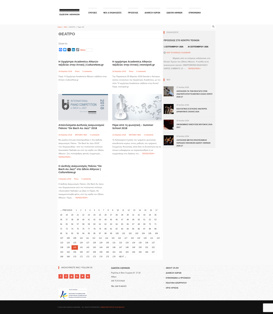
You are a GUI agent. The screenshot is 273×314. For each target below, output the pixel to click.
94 (83, 233)
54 (61, 224)
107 (61, 238)
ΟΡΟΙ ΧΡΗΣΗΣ (172, 288)
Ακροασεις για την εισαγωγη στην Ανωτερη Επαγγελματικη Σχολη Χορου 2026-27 (194, 94)
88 (150, 229)
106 (156, 233)
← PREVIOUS (66, 210)
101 (123, 233)
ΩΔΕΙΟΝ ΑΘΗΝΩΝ (174, 13)
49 (133, 220)
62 (105, 224)
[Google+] (77, 276)
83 (122, 229)
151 (146, 247)
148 (127, 247)
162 (120, 252)
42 (94, 220)
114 (106, 238)
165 (140, 252)
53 (155, 220)
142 (87, 247)
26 (105, 215)
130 (107, 243)
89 (155, 229)
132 (120, 243)
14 (140, 210)
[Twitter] (82, 276)
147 (120, 247)
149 (133, 247)
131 (113, 243)
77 (89, 229)
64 (117, 224)
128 (94, 243)
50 (139, 220)
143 (94, 247)
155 (74, 252)
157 (87, 252)
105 (149, 233)
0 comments (87, 71)
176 (113, 257)
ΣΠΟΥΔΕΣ (92, 13)
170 (74, 257)
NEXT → (122, 257)
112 (93, 238)
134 (133, 243)
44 (105, 220)
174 (100, 257)
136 (146, 243)
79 (100, 229)
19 (67, 215)
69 (144, 224)
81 (111, 229)
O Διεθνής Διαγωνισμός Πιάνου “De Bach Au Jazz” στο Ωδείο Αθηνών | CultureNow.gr (80, 169)
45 (111, 220)
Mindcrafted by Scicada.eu (112, 307)
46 (117, 220)
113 (100, 238)
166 (146, 252)
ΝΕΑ (65, 27)
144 (100, 247)
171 (81, 257)
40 (83, 220)
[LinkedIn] (88, 276)
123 (61, 243)
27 (111, 215)
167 (153, 252)
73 (67, 229)
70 (150, 224)
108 (68, 238)
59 (89, 224)
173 (94, 257)
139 (68, 247)
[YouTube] (71, 276)
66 (128, 224)
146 (113, 247)
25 (100, 215)
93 (78, 233)
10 (118, 210)
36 (61, 220)
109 (74, 238)
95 (89, 233)
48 (128, 220)
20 (72, 215)
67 (133, 224)
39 (78, 220)
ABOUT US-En (172, 268)
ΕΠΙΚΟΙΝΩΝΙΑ (195, 13)
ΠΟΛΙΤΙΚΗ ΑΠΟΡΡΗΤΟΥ (176, 283)
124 (68, 243)
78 (94, 229)
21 (78, 215)
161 (113, 252)
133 (127, 243)
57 (78, 224)
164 (133, 252)
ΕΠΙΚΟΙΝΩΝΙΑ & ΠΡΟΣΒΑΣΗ (178, 278)
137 (153, 243)
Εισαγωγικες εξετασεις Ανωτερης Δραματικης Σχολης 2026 (191, 110)
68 (139, 224)
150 (140, 247)
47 (122, 220)
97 (100, 233)
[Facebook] (60, 276)
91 (67, 233)
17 (156, 210)
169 (68, 257)
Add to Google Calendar (178, 53)
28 (117, 215)
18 (61, 215)
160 (107, 252)
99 (111, 233)
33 (144, 215)
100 (117, 233)
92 (72, 233)
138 (61, 247)
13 (134, 210)
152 (153, 247)
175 (107, 257)
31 (133, 215)
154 (68, 252)
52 (150, 220)
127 (87, 243)
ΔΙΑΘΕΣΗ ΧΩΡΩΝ (152, 13)
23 (89, 215)
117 (125, 238)
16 (151, 210)
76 (83, 229)
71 (155, 224)
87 (144, 229)
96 (94, 233)
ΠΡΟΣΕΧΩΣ (133, 13)
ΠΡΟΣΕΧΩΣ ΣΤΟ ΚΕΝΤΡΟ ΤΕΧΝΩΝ (181, 40)
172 (87, 257)
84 (128, 229)
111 (87, 238)
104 (143, 233)
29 (122, 215)
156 (81, 252)
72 (61, 229)
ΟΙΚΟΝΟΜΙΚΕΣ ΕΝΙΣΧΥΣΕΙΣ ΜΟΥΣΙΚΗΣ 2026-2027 (194, 125)
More (82, 50)
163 (127, 252)
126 (81, 243)
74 (72, 229)
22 (83, 215)
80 (105, 229)
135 (140, 243)
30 (128, 215)
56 (72, 224)
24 (94, 215)
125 (74, 243)
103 (136, 233)
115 (113, 238)
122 (158, 238)
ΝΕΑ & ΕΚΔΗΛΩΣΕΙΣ (112, 13)
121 (151, 238)
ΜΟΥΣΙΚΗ (79, 135)
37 (67, 220)
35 (155, 215)
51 (144, 220)
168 (61, 257)
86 (139, 229)
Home (60, 27)
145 (107, 247)
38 (72, 220)
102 (130, 233)
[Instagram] (66, 276)
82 (117, 229)
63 (111, 224)
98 (105, 233)
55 (67, 224)
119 (138, 238)
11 (123, 210)
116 (119, 238)
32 (139, 215)
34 (150, 215)
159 (100, 252)
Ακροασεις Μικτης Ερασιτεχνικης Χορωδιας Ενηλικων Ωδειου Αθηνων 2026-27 (193, 143)
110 (81, 238)
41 (89, 220)
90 (61, 233)
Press (77, 71)
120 (145, 238)
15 (145, 210)
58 (83, 224)
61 (100, 224)
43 (100, 220)
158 (94, 252)
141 (81, 247)
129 (100, 243)
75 (78, 229)
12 (129, 210)
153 (61, 252)
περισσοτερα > (64, 157)
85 (133, 229)
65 (122, 224)
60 (94, 224)
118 (132, 238)
